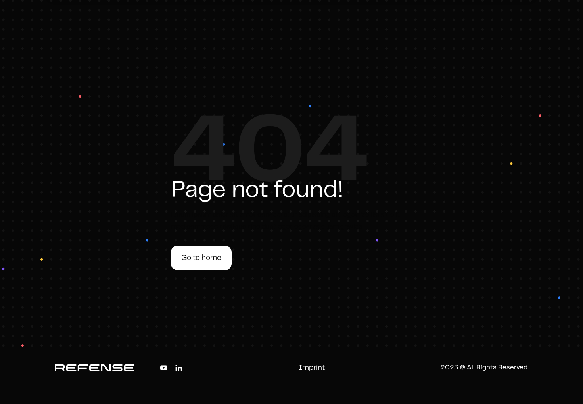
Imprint (312, 367)
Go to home (201, 258)
